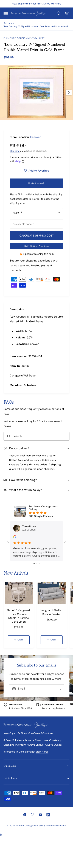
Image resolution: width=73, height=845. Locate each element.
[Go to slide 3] (39, 563)
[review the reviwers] (14, 537)
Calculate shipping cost (36, 235)
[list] (36, 708)
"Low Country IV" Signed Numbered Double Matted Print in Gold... (36, 26)
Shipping (15, 151)
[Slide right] (69, 92)
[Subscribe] (60, 689)
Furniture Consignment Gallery (24, 38)
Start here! (42, 751)
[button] (6, 13)
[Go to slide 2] (36, 563)
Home (9, 23)
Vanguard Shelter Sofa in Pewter (51, 612)
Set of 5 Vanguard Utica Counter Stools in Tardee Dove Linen (18, 615)
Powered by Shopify (56, 825)
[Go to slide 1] (34, 563)
